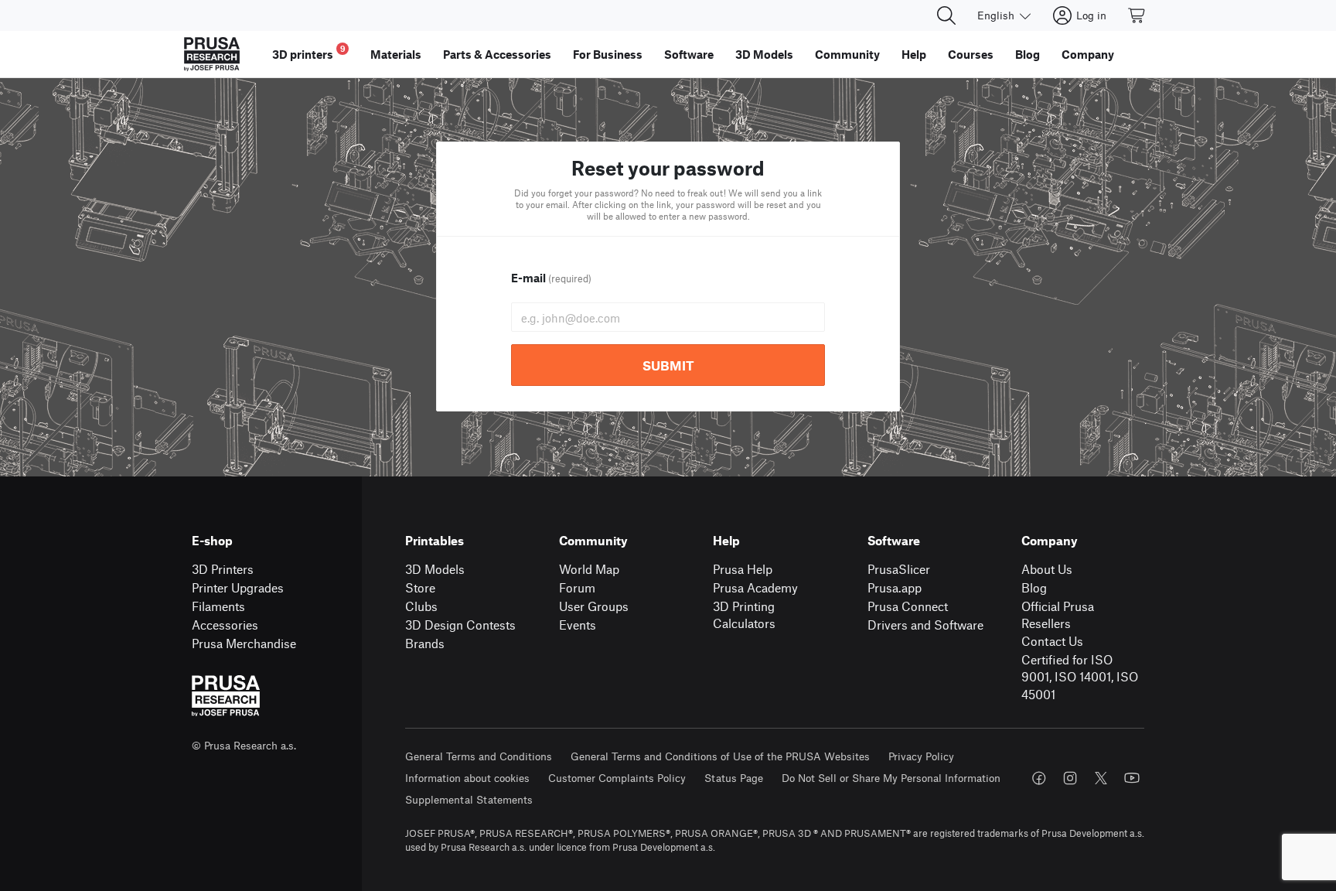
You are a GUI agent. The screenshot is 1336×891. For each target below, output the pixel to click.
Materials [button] (395, 54)
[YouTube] (1132, 778)
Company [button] (1088, 54)
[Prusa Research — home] (211, 54)
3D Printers (223, 569)
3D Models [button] (764, 54)
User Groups (594, 606)
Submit (668, 365)
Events (577, 624)
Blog (1034, 587)
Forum (577, 587)
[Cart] (1137, 15)
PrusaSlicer (898, 569)
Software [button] (689, 54)
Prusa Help (742, 569)
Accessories (225, 624)
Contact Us (1052, 640)
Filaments (218, 606)
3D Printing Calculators (744, 615)
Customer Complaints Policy (617, 777)
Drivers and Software (925, 624)
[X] (1101, 778)
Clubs (421, 606)
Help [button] (913, 54)
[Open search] (946, 15)
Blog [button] (1027, 54)
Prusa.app (894, 587)
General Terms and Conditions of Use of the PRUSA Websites (720, 756)
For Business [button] (607, 54)
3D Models (435, 569)
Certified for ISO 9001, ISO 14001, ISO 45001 (1079, 677)
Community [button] (847, 54)
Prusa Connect (907, 606)
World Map (589, 569)
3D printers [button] (309, 52)
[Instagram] (1070, 778)
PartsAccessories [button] (497, 54)
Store (420, 587)
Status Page (733, 777)
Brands (425, 643)
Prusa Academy (755, 587)
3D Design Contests (460, 624)
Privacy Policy (921, 756)
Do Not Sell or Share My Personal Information (891, 777)
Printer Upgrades (238, 587)
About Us (1046, 569)
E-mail (551, 278)
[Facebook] (1039, 778)
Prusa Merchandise (244, 643)
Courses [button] (970, 54)
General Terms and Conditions (478, 756)
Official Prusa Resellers (1057, 615)
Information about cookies (467, 777)
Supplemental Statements (469, 799)
